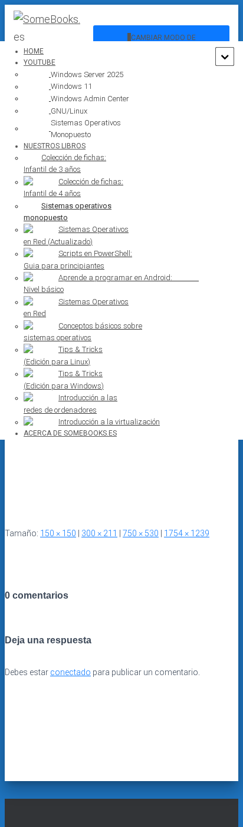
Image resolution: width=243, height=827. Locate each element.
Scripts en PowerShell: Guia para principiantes (78, 259)
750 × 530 (141, 533)
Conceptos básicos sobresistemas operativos (83, 331)
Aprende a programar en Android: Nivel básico (111, 283)
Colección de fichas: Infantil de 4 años (73, 187)
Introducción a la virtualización (109, 421)
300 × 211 (99, 533)
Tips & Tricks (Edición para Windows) (64, 379)
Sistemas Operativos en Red (76, 307)
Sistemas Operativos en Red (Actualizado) (76, 235)
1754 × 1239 (186, 533)
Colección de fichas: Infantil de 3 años (65, 163)
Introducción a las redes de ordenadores (70, 403)
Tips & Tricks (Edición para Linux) (63, 355)
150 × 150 (58, 533)
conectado (70, 672)
